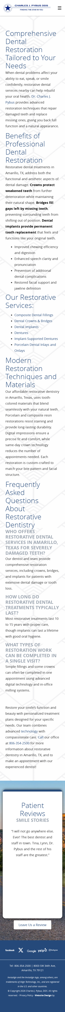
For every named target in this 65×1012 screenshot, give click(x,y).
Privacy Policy (26, 995)
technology (29, 731)
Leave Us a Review (32, 925)
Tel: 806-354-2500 (20, 965)
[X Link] (20, 950)
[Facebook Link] (9, 950)
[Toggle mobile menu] (59, 8)
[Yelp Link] (42, 950)
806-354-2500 (19, 743)
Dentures (21, 333)
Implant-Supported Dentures (36, 338)
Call (41, 737)
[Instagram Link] (53, 950)
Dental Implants (26, 327)
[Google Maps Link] (31, 951)
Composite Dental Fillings (33, 315)
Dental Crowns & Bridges (33, 321)
